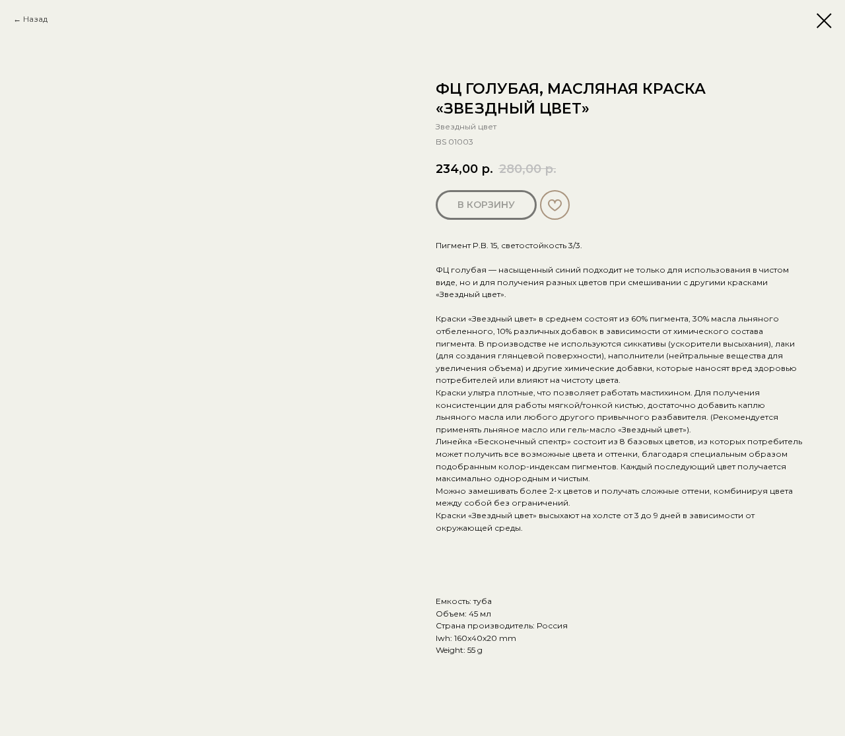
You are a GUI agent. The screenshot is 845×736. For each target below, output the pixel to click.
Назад (35, 19)
